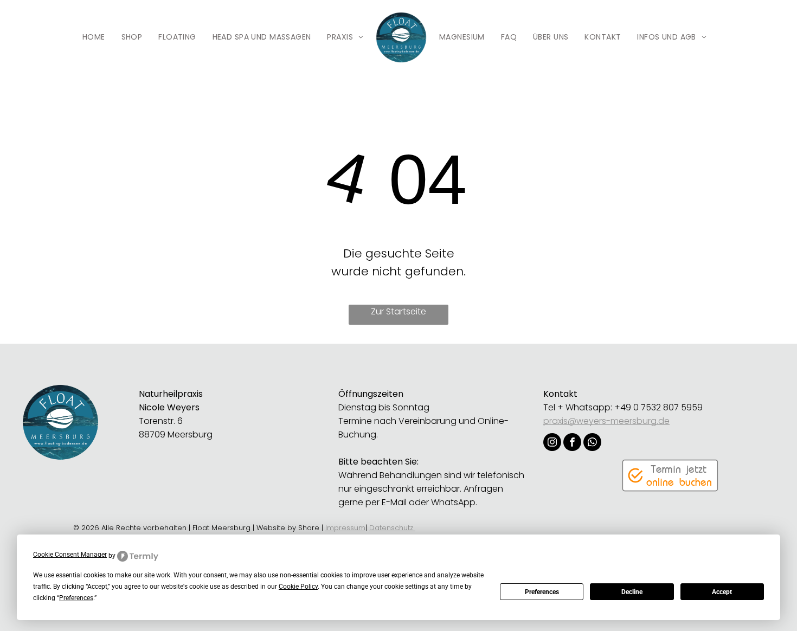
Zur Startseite (398, 311)
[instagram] (552, 443)
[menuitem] (93, 38)
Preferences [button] (76, 598)
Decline (631, 592)
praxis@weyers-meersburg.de (606, 421)
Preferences (542, 592)
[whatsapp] (592, 443)
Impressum (345, 528)
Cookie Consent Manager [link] (70, 554)
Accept (722, 592)
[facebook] (572, 443)
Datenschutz (392, 528)
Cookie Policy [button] (298, 586)
